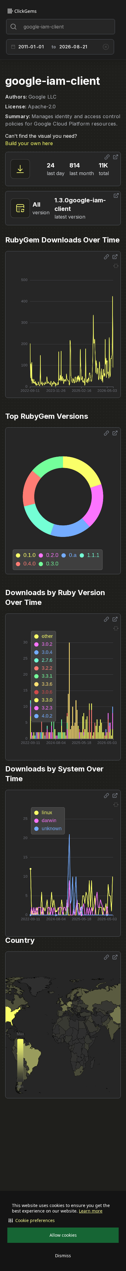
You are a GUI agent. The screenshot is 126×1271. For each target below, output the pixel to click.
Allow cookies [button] (63, 1235)
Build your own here (29, 143)
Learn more (90, 1211)
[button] (63, 1220)
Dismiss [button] (63, 1255)
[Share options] (107, 157)
